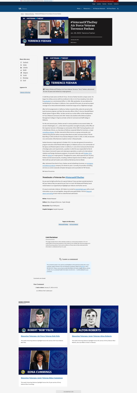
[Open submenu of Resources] (90, 9)
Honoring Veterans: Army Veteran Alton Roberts (92, 336)
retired (50, 155)
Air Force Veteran (74, 224)
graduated (47, 101)
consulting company (48, 132)
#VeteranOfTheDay (74, 177)
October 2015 (88, 153)
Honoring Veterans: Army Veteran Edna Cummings (42, 378)
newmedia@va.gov (80, 189)
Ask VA (82, 266)
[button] (117, 9)
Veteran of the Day (25, 92)
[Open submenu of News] (81, 9)
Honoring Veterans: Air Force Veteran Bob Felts (40, 336)
